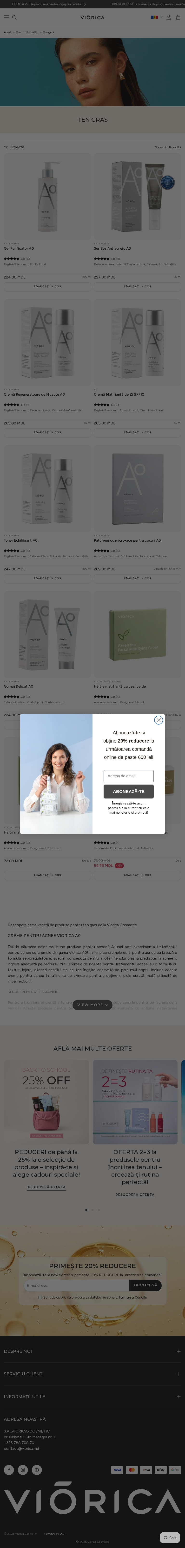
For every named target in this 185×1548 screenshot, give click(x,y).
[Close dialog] (158, 720)
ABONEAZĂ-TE (129, 791)
